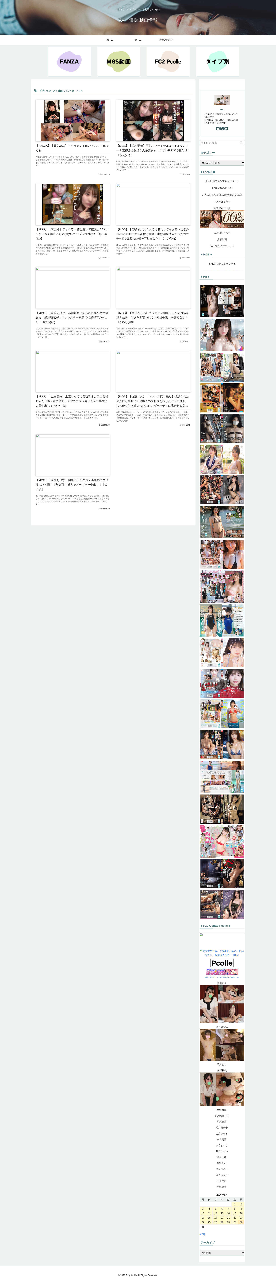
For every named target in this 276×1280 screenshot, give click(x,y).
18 (209, 1217)
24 (203, 1222)
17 (203, 1217)
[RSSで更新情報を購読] (226, 128)
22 (235, 1217)
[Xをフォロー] (222, 128)
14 (228, 1213)
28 (228, 1222)
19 (215, 1217)
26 (215, 1222)
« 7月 (202, 1234)
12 (215, 1213)
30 (241, 1222)
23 (241, 1217)
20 (222, 1217)
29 (235, 1222)
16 (241, 1213)
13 (222, 1213)
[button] (241, 142)
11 (209, 1213)
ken (222, 109)
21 (228, 1217)
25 (209, 1222)
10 (203, 1213)
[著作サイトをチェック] (218, 128)
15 (235, 1213)
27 (222, 1222)
